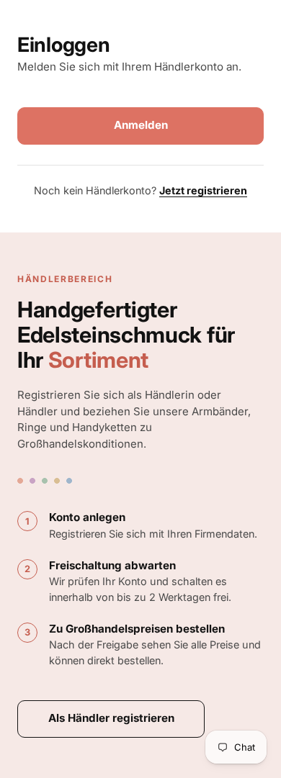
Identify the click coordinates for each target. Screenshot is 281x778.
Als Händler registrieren (111, 718)
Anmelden (141, 125)
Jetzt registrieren (203, 190)
